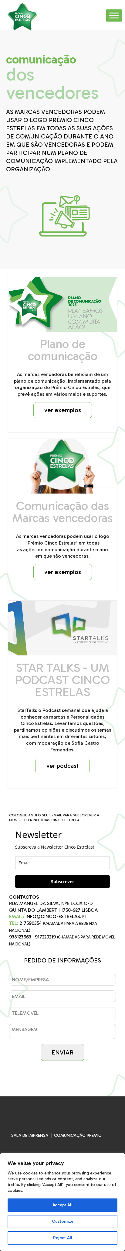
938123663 (20, 937)
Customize (62, 1221)
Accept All (62, 1205)
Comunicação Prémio (78, 1135)
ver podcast (62, 765)
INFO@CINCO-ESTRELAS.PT (56, 916)
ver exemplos (62, 410)
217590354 (31, 923)
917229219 (45, 937)
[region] (62, 1202)
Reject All (62, 1237)
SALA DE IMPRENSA (29, 1135)
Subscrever (62, 881)
